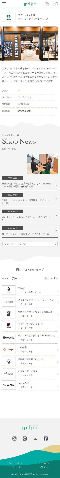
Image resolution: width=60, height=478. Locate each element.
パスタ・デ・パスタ (27, 371)
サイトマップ (15, 467)
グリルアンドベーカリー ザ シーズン (36, 300)
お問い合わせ (44, 467)
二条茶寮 (22, 347)
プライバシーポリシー (16, 463)
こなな (21, 288)
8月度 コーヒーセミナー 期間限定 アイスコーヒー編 (26, 202)
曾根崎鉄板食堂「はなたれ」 (32, 359)
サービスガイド (44, 463)
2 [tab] (31, 56)
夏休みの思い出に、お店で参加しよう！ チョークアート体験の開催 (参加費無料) (26, 185)
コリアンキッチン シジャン (31, 323)
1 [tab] (26, 56)
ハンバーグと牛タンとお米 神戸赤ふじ (36, 335)
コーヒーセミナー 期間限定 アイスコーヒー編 (25, 234)
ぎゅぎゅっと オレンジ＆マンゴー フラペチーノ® (26, 218)
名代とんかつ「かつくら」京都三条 (35, 312)
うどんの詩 (23, 383)
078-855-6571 (24, 111)
